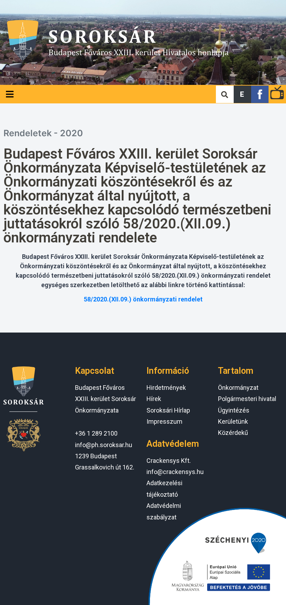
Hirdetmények (166, 387)
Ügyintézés (233, 410)
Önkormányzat (238, 387)
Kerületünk (233, 421)
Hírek (153, 398)
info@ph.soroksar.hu (103, 445)
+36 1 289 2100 (96, 433)
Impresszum (164, 421)
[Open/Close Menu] (9, 94)
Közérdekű (233, 432)
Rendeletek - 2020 (43, 133)
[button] (242, 94)
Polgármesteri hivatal (247, 398)
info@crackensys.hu (175, 471)
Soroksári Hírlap (168, 410)
